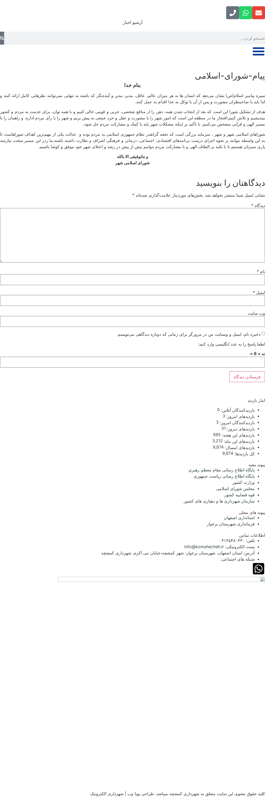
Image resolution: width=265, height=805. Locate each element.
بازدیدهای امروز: (240, 416)
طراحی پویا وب (140, 793)
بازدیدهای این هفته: (238, 435)
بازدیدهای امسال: (239, 447)
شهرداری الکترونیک (106, 793)
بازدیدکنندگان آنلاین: (237, 410)
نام (261, 271)
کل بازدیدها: (244, 454)
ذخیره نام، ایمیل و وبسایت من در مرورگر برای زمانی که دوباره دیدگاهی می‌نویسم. (188, 334)
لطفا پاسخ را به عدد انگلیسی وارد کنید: (231, 344)
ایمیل (259, 292)
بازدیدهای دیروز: (240, 429)
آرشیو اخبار (132, 22)
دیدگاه (258, 205)
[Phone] (232, 12)
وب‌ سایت (256, 313)
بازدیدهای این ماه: (239, 441)
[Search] (2, 38)
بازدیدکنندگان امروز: (237, 423)
